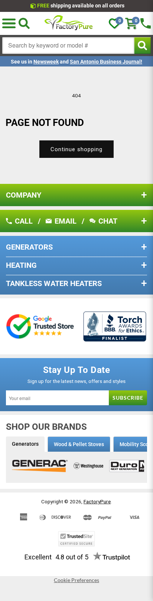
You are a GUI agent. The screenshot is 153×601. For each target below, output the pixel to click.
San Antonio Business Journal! (106, 62)
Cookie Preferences (76, 580)
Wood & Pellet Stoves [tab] (79, 444)
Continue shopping (76, 149)
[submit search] (142, 45)
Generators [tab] (25, 444)
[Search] (24, 23)
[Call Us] (145, 23)
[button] (9, 23)
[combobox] (68, 45)
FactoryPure (97, 501)
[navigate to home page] (69, 23)
